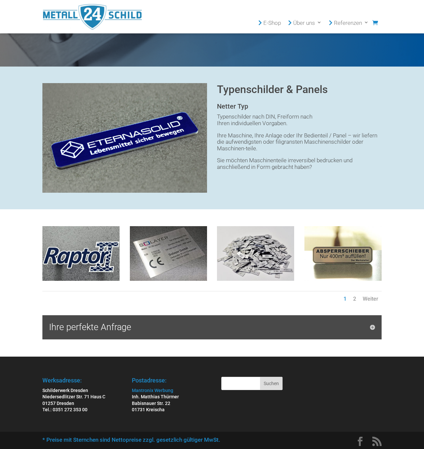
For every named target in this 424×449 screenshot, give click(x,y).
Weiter (370, 299)
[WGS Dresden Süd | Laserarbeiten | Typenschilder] (255, 279)
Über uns (303, 23)
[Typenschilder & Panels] (81, 279)
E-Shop (271, 23)
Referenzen (347, 23)
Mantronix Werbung (152, 390)
